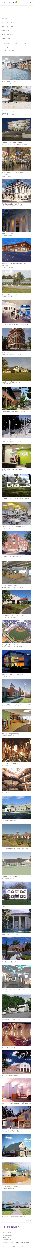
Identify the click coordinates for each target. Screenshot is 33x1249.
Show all (28, 1220)
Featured (6, 19)
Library (24, 43)
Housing (6, 30)
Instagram (8, 1239)
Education (7, 23)
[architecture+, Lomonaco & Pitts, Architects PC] (10, 2)
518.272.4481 (10, 1232)
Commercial (7, 43)
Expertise (6, 38)
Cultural (16, 43)
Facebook (8, 1235)
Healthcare (7, 26)
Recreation (16, 47)
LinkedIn (7, 1237)
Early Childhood (8, 50)
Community (7, 34)
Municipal (6, 47)
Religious (25, 47)
